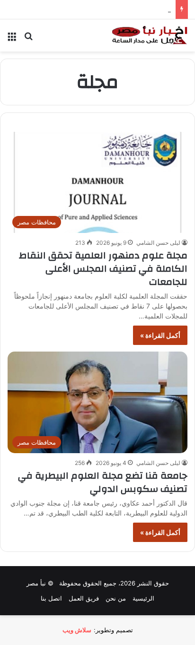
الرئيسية (143, 598)
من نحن (116, 598)
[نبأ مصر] (150, 35)
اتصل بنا (51, 598)
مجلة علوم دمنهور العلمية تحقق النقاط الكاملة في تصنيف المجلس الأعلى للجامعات (103, 269)
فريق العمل (84, 598)
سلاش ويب (76, 630)
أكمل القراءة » (160, 335)
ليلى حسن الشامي (158, 242)
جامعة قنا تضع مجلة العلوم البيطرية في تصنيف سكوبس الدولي (102, 482)
